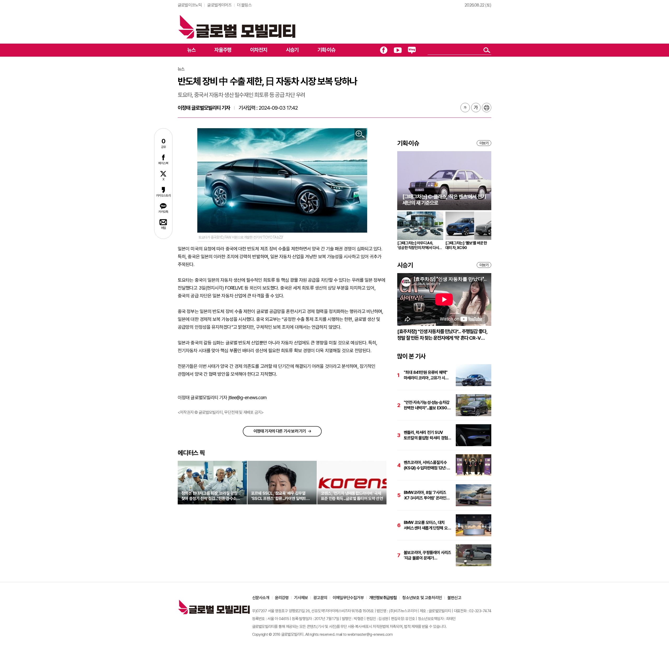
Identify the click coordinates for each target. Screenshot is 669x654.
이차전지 (258, 50)
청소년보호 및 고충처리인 (422, 597)
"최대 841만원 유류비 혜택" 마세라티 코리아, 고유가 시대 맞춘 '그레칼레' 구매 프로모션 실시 (426, 375)
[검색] (486, 50)
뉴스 (191, 50)
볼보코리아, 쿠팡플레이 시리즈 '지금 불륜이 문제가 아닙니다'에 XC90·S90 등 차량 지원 (427, 555)
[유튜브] (397, 50)
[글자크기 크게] (476, 107)
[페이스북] (383, 50)
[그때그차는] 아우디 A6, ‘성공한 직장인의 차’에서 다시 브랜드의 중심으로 (418, 245)
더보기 (484, 143)
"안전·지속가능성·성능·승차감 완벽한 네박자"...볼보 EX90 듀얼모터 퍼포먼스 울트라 (426, 405)
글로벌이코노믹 (190, 5)
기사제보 (301, 597)
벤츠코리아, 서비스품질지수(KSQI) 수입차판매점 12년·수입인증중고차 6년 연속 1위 (426, 465)
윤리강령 (282, 597)
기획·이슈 (327, 50)
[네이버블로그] (412, 50)
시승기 (292, 50)
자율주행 (222, 50)
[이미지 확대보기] (360, 134)
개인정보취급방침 (383, 597)
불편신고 (454, 597)
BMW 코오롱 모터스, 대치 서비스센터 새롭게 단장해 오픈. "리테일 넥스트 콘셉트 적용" (428, 525)
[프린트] (486, 107)
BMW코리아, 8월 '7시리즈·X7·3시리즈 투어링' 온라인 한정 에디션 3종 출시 (425, 495)
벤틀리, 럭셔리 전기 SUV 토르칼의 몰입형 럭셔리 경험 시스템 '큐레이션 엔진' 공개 (426, 435)
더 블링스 (244, 5)
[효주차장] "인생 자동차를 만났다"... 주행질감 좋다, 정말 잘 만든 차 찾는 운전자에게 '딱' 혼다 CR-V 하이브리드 (442, 334)
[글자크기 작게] (465, 107)
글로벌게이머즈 (219, 5)
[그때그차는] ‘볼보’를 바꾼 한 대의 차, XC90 (466, 245)
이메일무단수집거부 (348, 597)
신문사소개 (260, 597)
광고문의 (320, 597)
